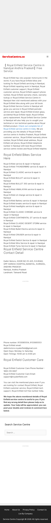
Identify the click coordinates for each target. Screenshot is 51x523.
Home (6, 510)
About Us (16, 510)
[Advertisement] (25, 26)
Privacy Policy (29, 510)
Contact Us (42, 510)
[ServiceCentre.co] (13, 56)
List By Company (25, 513)
